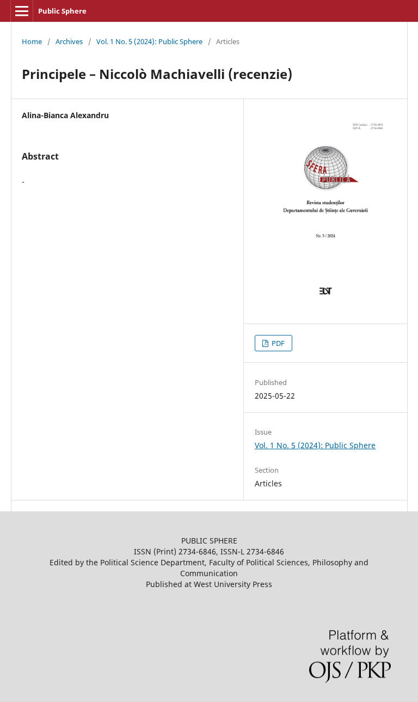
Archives (69, 41)
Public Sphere (62, 11)
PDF (277, 343)
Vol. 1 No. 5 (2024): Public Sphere (149, 41)
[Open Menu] (22, 11)
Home (32, 41)
